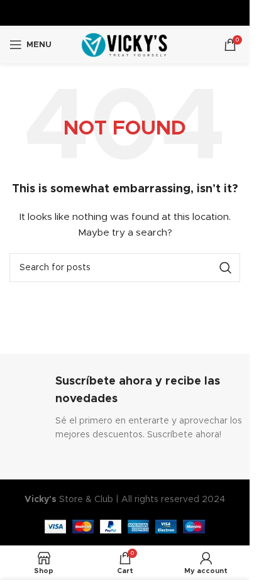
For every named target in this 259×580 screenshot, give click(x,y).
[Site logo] (124, 44)
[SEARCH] (225, 267)
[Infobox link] (125, 407)
